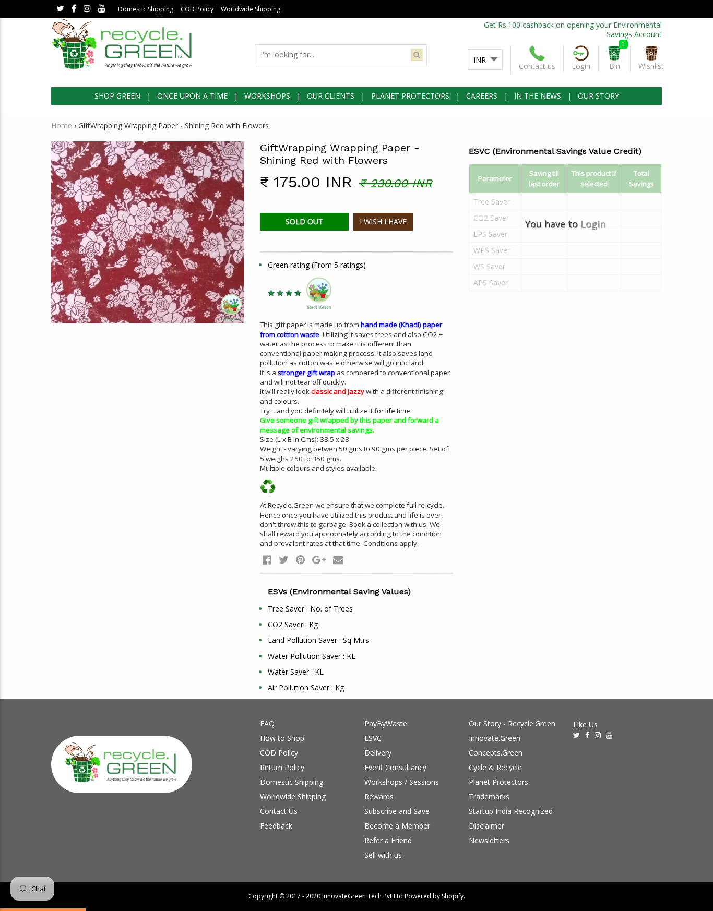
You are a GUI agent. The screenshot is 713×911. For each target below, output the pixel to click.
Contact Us (279, 811)
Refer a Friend (388, 840)
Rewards (379, 796)
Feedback (276, 826)
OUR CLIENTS (330, 96)
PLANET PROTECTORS (410, 96)
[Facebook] (74, 9)
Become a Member (397, 826)
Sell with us (383, 855)
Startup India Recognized (511, 811)
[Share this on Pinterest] (300, 560)
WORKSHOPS (267, 96)
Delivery (377, 753)
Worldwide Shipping (250, 9)
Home (61, 125)
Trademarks (489, 796)
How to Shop (282, 738)
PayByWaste (385, 723)
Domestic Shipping (145, 9)
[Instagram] (87, 9)
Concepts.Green (495, 753)
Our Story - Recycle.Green (512, 723)
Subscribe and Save (397, 811)
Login (592, 224)
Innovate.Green (494, 738)
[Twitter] (60, 9)
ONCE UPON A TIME (192, 96)
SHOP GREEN (117, 96)
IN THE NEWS (537, 96)
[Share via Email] (338, 560)
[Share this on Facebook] (267, 560)
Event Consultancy (395, 767)
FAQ (267, 723)
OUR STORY (598, 96)
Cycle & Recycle (495, 767)
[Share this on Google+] (319, 560)
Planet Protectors (498, 782)
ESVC (373, 738)
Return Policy (282, 767)
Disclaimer (486, 826)
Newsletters (489, 840)
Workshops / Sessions (401, 782)
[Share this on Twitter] (284, 560)
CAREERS (481, 96)
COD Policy (197, 9)
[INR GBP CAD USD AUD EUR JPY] (485, 60)
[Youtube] (101, 9)
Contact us (537, 66)
